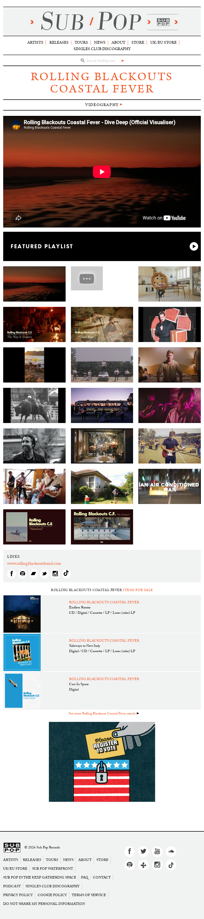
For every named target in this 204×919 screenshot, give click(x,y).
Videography (102, 105)
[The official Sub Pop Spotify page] (129, 865)
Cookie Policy (52, 895)
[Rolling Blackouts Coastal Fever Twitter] (44, 573)
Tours (81, 42)
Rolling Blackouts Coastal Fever (102, 83)
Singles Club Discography (102, 49)
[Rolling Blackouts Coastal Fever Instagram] (55, 573)
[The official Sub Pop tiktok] (171, 865)
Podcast (12, 886)
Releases (59, 42)
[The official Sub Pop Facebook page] (129, 851)
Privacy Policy (18, 895)
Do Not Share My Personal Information (44, 904)
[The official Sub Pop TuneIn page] (143, 865)
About (118, 42)
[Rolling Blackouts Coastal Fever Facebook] (11, 573)
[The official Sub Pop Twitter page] (143, 851)
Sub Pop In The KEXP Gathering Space (39, 877)
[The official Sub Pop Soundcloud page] (171, 851)
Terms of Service (89, 895)
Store (137, 42)
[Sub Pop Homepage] (12, 847)
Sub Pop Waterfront (52, 869)
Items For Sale (138, 590)
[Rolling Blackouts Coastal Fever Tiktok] (66, 573)
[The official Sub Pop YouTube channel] (157, 851)
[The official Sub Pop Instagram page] (157, 865)
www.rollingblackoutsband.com (34, 564)
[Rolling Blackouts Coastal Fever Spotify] (22, 573)
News (99, 42)
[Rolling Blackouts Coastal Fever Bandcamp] (33, 573)
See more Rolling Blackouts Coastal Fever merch (102, 714)
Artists (35, 42)
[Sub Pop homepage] (102, 22)
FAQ (84, 877)
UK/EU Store (163, 42)
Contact (102, 877)
